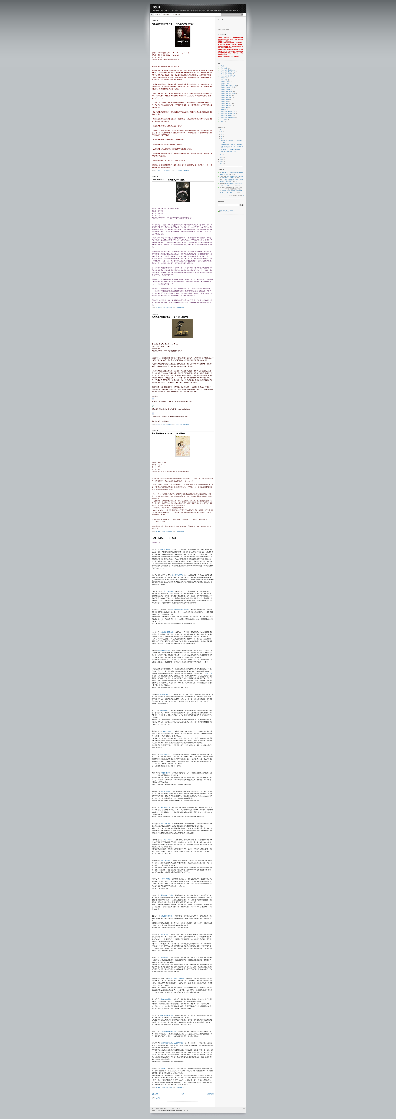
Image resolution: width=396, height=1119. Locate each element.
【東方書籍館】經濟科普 (226, 74)
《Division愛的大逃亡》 (165, 694)
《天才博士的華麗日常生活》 (180, 610)
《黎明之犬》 (208, 673)
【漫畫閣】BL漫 (180, 1087)
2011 (221, 154)
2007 (221, 164)
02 (222, 136)
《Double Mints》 (167, 731)
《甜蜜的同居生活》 (164, 650)
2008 (221, 161)
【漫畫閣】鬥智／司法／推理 (227, 93)
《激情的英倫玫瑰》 (165, 999)
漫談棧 (156, 7)
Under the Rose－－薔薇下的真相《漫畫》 (169, 180)
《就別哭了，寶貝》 (177, 575)
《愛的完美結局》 (167, 591)
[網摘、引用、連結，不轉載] (225, 211)
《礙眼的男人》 (165, 773)
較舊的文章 (210, 1094)
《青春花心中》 (164, 934)
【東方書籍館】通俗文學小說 (227, 72)
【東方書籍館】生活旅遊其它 (227, 70)
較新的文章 (155, 1094)
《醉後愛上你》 (164, 710)
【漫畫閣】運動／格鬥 (225, 97)
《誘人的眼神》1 (165, 860)
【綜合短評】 (223, 109)
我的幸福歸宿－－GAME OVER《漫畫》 (169, 433)
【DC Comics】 (224, 119)
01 (222, 138)
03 (222, 134)
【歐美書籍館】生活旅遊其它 (182, 424)
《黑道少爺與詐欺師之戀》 (176, 978)
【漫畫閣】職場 (224, 101)
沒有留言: (169, 170)
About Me (157, 14)
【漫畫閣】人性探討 (225, 81)
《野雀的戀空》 (165, 791)
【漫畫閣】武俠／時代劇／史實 (228, 85)
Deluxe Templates (170, 1110)
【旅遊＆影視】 (224, 80)
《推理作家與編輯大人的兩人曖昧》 (172, 1043)
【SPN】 (222, 121)
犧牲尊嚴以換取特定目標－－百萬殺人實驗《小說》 (173, 24)
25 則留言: (170, 307)
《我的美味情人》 (165, 550)
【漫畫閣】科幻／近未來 (226, 91)
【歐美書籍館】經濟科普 (226, 115)
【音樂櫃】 (223, 78)
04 (222, 131)
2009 (221, 159)
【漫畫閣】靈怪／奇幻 (225, 105)
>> (243, 195)
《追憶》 (163, 1068)
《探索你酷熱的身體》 (166, 1015)
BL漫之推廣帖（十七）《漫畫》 (165, 538)
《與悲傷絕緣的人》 (165, 754)
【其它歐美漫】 (224, 68)
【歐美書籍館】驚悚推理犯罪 (182, 170)
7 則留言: (170, 1087)
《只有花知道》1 (164, 807)
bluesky (158, 170)
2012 (221, 129)
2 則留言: (169, 424)
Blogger (181, 1108)
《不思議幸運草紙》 (166, 916)
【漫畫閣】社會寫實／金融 (227, 87)
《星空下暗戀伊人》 (168, 840)
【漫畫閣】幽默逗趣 (225, 89)
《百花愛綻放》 (164, 957)
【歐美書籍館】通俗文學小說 (227, 113)
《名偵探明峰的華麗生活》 (167, 1031)
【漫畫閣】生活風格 (225, 84)
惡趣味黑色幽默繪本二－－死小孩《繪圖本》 (170, 317)
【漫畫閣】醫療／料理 (225, 103)
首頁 (182, 1094)
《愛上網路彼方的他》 (166, 895)
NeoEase (186, 1110)
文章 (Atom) (159, 1098)
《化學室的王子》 (165, 879)
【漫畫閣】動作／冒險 (225, 95)
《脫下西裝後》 (165, 824)
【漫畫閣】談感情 (180, 307)
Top (244, 1108)
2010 (221, 157)
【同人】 (222, 66)
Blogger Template (156, 1110)
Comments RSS (176, 14)
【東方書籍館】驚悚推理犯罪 (227, 76)
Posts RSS (166, 14)
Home (152, 14)
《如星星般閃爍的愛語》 (167, 632)
